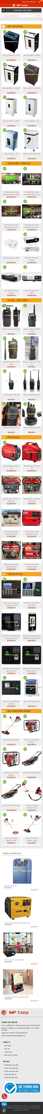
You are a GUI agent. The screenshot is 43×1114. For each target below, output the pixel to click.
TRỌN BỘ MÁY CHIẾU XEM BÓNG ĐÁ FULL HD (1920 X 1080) (32, 194)
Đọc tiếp (33, 890)
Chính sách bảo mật (10, 1077)
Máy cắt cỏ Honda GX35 (11, 740)
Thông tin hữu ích (12, 853)
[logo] (15, 1011)
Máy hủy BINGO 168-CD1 (32, 88)
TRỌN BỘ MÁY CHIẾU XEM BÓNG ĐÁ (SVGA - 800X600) (31, 227)
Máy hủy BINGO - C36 (32, 121)
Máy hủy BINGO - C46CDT (11, 88)
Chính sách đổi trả (10, 1074)
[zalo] (4, 1104)
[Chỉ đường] (4, 1111)
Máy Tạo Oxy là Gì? (10, 886)
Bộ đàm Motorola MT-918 (32, 395)
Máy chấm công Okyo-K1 (32, 701)
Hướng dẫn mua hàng (11, 1065)
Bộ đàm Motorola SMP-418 (11, 329)
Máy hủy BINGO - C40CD (11, 121)
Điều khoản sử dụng (10, 1055)
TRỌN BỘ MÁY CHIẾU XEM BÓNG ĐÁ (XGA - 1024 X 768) (11, 227)
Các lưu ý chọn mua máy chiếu (14, 960)
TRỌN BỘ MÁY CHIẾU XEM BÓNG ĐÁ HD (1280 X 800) (11, 194)
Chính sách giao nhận (11, 1071)
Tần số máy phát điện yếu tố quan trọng (17, 923)
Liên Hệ (6, 1049)
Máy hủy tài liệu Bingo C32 (31, 154)
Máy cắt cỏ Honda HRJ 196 (31, 772)
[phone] (4, 1096)
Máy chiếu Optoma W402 (11, 258)
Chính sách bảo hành (11, 1068)
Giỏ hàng (39, 2)
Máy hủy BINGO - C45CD (32, 55)
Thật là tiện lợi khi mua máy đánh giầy (16, 997)
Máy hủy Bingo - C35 (11, 154)
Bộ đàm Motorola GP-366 (11, 427)
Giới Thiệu (7, 1045)
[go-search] (38, 16)
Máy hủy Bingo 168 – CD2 (11, 55)
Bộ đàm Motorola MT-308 (32, 427)
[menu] (4, 10)
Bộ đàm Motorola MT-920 (11, 395)
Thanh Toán (8, 1052)
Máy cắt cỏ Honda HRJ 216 (11, 805)
